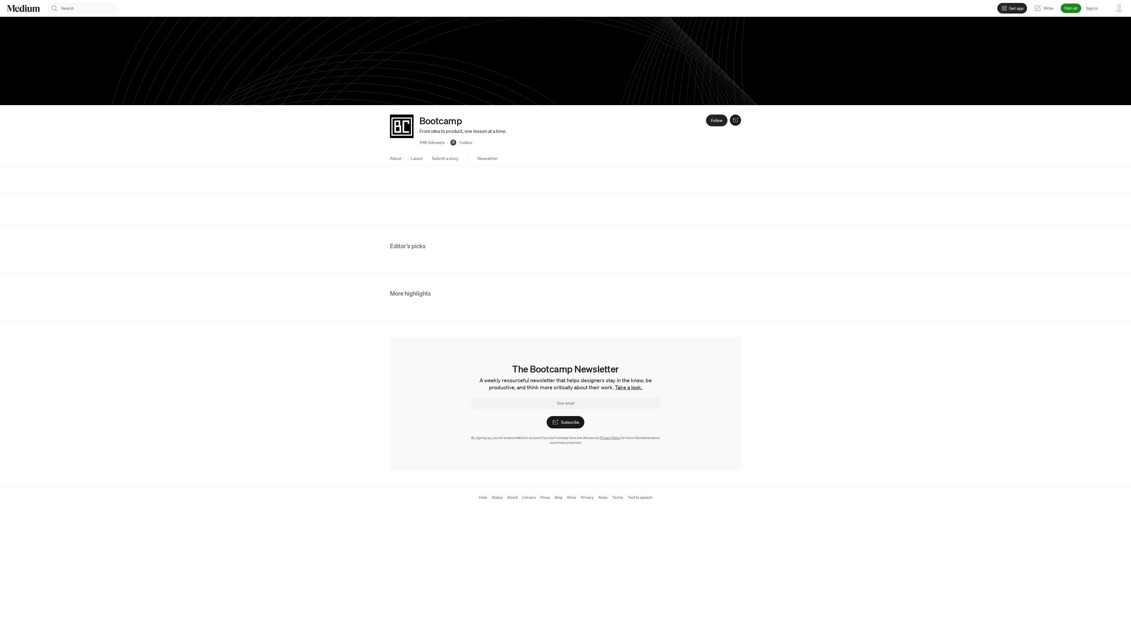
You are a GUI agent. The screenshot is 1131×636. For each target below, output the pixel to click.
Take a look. (628, 387)
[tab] (395, 158)
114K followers (432, 142)
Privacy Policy (610, 437)
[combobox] (89, 8)
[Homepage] (23, 8)
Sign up (1070, 8)
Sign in (1092, 8)
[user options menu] (1119, 7)
